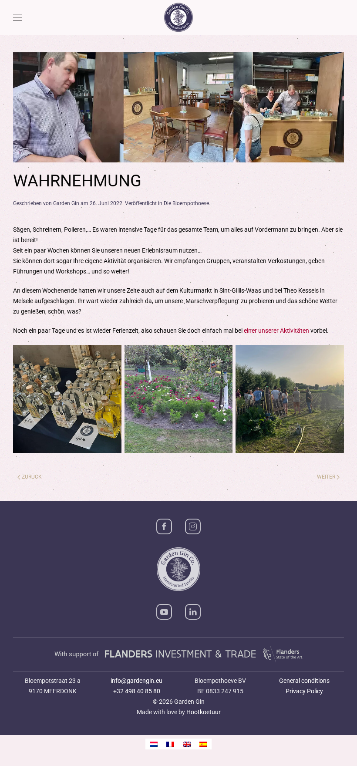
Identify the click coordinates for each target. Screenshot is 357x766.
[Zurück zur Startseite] (178, 17)
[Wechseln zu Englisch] (186, 744)
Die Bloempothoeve (186, 203)
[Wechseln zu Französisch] (170, 744)
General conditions (304, 680)
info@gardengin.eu (136, 680)
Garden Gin (66, 203)
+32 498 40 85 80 (136, 691)
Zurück (32, 477)
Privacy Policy (304, 691)
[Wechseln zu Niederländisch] (153, 744)
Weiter (326, 477)
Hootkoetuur (203, 712)
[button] (17, 17)
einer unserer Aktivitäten (276, 330)
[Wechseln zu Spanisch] (203, 744)
